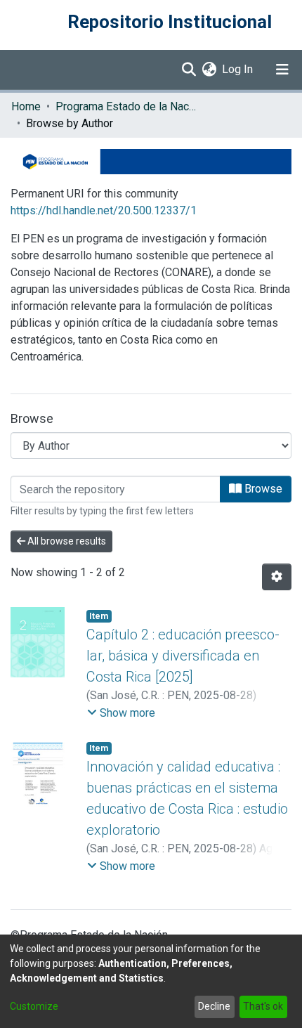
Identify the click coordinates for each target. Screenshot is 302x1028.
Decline (214, 1006)
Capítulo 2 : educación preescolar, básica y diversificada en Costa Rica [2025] (183, 655)
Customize (34, 1006)
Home (26, 106)
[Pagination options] (276, 577)
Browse (262, 488)
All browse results (65, 541)
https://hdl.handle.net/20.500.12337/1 (104, 210)
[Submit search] (188, 69)
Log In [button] (238, 69)
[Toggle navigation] (282, 70)
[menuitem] (209, 69)
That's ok (263, 1006)
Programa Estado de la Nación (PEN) (125, 106)
